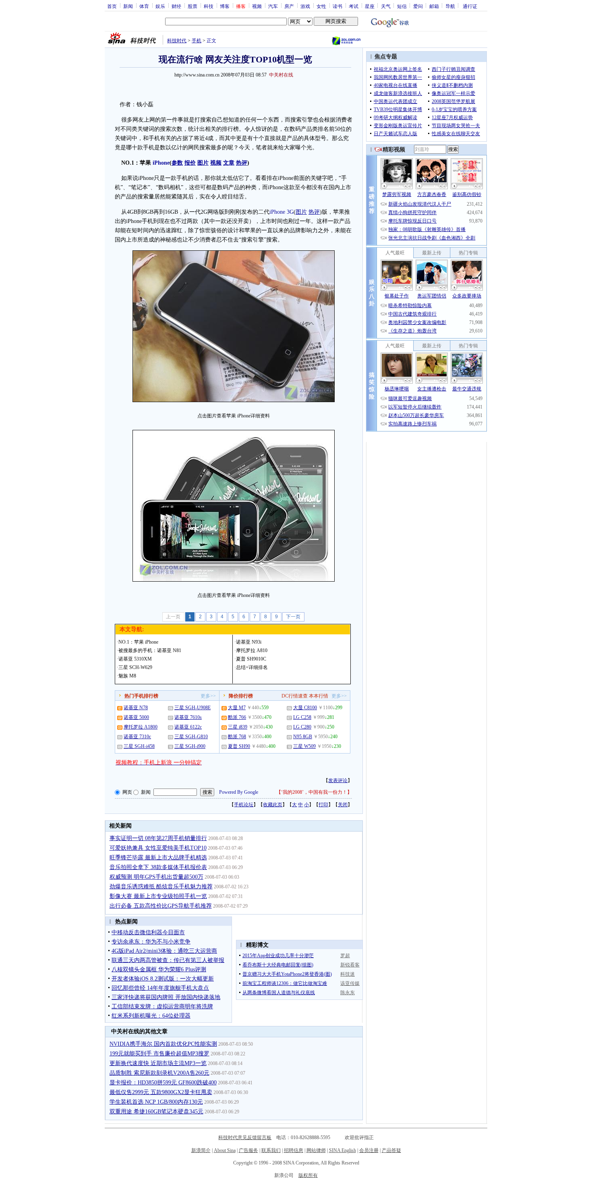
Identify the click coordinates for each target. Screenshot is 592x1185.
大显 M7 (237, 707)
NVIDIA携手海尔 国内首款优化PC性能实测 (163, 1044)
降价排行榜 (241, 696)
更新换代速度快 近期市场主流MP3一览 (158, 1063)
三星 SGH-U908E (192, 707)
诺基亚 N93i (248, 642)
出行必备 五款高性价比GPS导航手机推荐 (161, 906)
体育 (144, 6)
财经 (176, 6)
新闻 (128, 6)
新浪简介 (201, 1150)
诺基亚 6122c (188, 727)
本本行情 (318, 696)
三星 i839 (237, 727)
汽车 (273, 6)
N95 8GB (302, 736)
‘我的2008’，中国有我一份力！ (314, 792)
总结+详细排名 (252, 667)
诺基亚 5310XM (135, 659)
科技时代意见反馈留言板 (244, 1137)
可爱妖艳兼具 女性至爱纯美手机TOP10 (158, 848)
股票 (192, 6)
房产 (289, 6)
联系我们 (271, 1150)
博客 (225, 6)
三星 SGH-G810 (191, 736)
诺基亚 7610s (188, 717)
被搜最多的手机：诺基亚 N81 (149, 650)
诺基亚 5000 (136, 717)
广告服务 (248, 1150)
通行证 (470, 6)
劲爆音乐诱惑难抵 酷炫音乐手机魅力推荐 (161, 887)
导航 (450, 6)
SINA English (342, 1150)
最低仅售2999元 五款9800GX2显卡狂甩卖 (161, 1092)
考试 (353, 6)
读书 (337, 6)
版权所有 (308, 1175)
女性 (321, 6)
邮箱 (434, 6)
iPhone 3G (281, 212)
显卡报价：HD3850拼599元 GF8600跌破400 (163, 1083)
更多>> (208, 696)
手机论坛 (243, 804)
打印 (323, 804)
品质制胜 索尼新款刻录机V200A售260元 (159, 1073)
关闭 (343, 804)
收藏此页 (272, 804)
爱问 (418, 6)
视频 (257, 6)
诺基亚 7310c (137, 736)
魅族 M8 (127, 676)
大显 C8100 (305, 707)
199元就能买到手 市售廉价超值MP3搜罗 (159, 1054)
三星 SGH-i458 (139, 746)
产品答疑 (391, 1150)
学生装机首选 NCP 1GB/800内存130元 (156, 1102)
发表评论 (338, 780)
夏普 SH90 (239, 746)
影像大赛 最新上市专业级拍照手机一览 (158, 896)
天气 (386, 6)
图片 (301, 212)
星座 (370, 6)
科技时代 (176, 40)
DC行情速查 (295, 696)
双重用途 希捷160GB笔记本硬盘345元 (156, 1112)
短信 (402, 6)
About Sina (225, 1150)
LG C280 (302, 727)
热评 (314, 212)
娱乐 (160, 6)
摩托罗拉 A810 (251, 650)
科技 (208, 6)
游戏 (305, 6)
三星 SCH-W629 (135, 667)
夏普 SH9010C (251, 659)
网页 (127, 792)
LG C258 (302, 717)
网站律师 (316, 1150)
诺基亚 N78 (136, 707)
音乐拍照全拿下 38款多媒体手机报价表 (158, 867)
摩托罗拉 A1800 (140, 727)
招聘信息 (293, 1150)
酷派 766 (237, 717)
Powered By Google (238, 792)
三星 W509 (304, 746)
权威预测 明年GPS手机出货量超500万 (156, 877)
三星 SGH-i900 (189, 746)
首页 (112, 6)
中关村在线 (281, 75)
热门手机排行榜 (141, 696)
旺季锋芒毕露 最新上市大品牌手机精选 (158, 858)
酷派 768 (237, 736)
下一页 (293, 616)
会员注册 (369, 1150)
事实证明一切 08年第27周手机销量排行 (158, 838)
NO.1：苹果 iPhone (138, 642)
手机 (196, 40)
